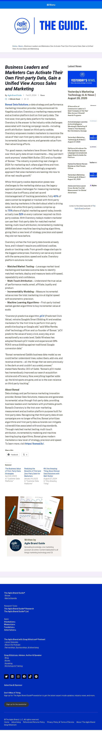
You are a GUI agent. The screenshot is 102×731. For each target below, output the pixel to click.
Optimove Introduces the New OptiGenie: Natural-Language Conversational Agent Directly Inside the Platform (77, 152)
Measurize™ (9, 624)
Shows (7, 595)
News (21, 46)
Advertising (16, 722)
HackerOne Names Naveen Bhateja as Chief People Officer (77, 166)
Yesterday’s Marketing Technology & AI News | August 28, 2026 (82, 95)
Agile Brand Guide (15, 95)
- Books (7, 661)
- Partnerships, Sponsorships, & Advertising (21, 647)
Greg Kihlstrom (11, 655)
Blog (7, 658)
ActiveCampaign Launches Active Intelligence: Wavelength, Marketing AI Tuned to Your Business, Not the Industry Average (77, 126)
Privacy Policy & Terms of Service (60, 722)
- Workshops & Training (13, 666)
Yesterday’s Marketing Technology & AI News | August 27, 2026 (76, 139)
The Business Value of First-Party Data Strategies (13, 471)
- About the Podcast (12, 645)
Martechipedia (11, 598)
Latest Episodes (11, 642)
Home (14, 46)
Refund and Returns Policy (34, 722)
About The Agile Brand (85, 722)
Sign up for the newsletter (16, 704)
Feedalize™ (9, 627)
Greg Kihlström (10, 725)
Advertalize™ (10, 630)
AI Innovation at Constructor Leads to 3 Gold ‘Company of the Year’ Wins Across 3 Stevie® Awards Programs (78, 110)
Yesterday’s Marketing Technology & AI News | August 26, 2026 (76, 177)
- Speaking (8, 663)
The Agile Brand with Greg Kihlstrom (20, 639)
